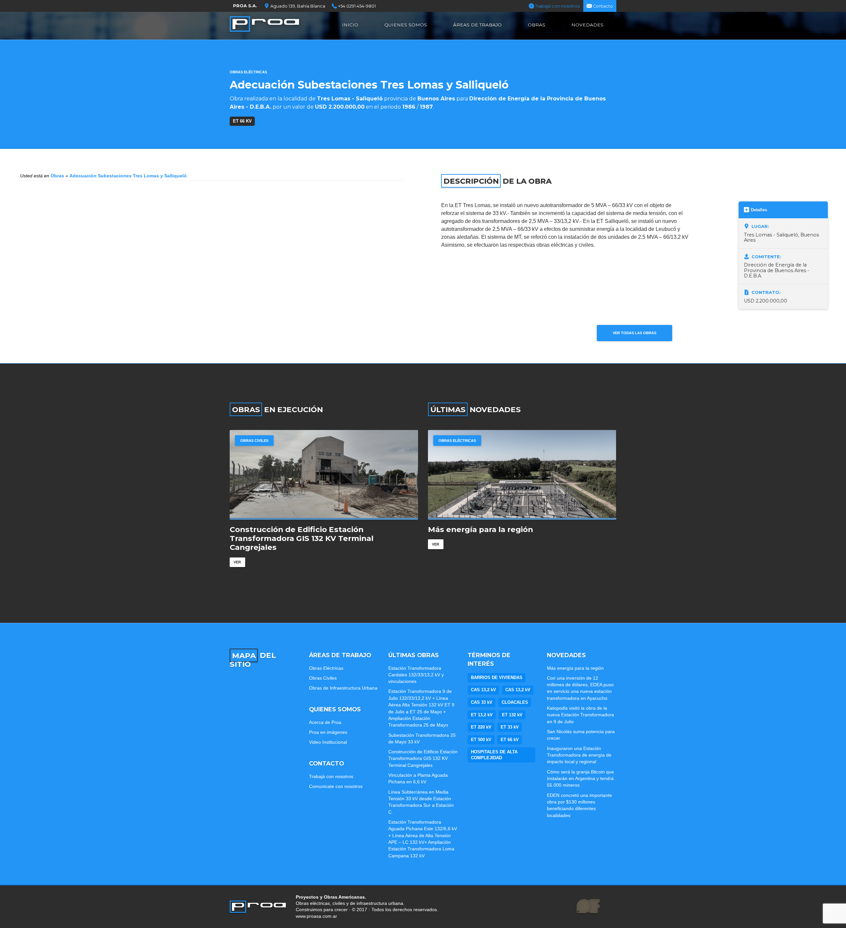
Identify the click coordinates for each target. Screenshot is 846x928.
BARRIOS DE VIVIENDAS (496, 677)
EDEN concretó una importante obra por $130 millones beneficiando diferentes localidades (579, 805)
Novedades (587, 24)
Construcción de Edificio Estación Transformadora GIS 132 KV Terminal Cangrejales (423, 758)
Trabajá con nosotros (557, 6)
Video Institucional (328, 742)
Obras (536, 24)
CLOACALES (515, 702)
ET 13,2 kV (482, 714)
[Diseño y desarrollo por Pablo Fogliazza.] (588, 906)
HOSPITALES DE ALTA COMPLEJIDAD (494, 754)
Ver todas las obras (634, 333)
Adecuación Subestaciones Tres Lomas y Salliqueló (128, 175)
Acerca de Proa (325, 722)
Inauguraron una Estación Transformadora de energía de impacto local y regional (579, 755)
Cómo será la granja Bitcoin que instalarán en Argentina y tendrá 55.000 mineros (580, 778)
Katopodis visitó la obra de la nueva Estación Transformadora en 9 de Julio (580, 714)
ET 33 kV (510, 727)
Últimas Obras (413, 655)
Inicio (350, 24)
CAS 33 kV (481, 702)
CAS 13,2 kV (483, 689)
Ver (237, 553)
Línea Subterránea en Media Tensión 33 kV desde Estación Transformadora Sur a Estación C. (421, 802)
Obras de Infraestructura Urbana (343, 688)
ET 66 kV (242, 121)
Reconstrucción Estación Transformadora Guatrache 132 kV (313, 534)
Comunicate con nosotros (336, 786)
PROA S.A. (245, 5)
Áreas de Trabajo (477, 24)
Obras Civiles (323, 678)
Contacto (602, 6)
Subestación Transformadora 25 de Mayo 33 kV (422, 738)
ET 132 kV (512, 714)
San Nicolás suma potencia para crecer (581, 735)
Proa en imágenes (328, 732)
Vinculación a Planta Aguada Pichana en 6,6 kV (418, 778)
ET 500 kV (481, 739)
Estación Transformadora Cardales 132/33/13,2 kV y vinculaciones (416, 674)
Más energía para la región (575, 668)
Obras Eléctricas (248, 72)
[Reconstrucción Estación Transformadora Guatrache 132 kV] (324, 475)
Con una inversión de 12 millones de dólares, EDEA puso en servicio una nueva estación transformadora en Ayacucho (515, 538)
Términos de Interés (489, 659)
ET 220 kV (481, 727)
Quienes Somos (405, 24)
